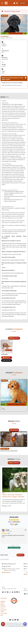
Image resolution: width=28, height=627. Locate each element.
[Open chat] (25, 624)
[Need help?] (3, 624)
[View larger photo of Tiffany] (11, 341)
